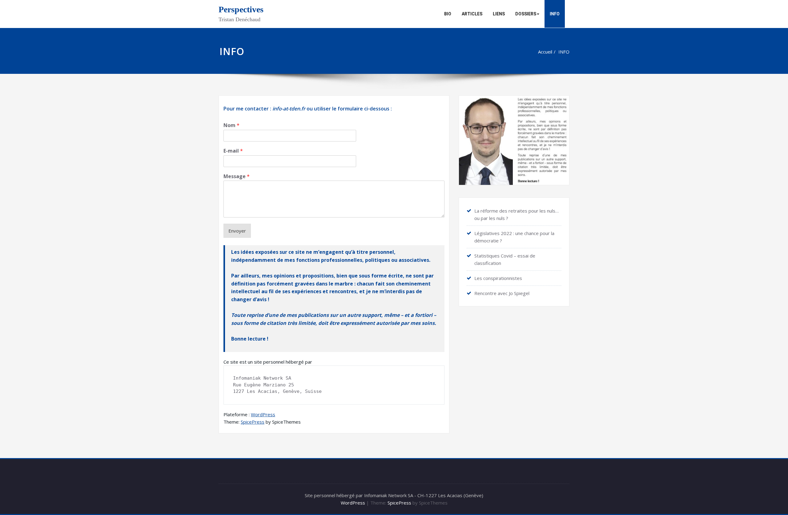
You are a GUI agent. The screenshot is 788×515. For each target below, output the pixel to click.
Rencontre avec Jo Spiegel (501, 293)
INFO (555, 13)
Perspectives (241, 9)
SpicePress (252, 422)
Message (236, 176)
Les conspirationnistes (498, 278)
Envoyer (237, 231)
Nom (231, 125)
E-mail (233, 151)
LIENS (499, 13)
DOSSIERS (525, 13)
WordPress (263, 414)
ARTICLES (472, 13)
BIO (447, 13)
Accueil (545, 52)
